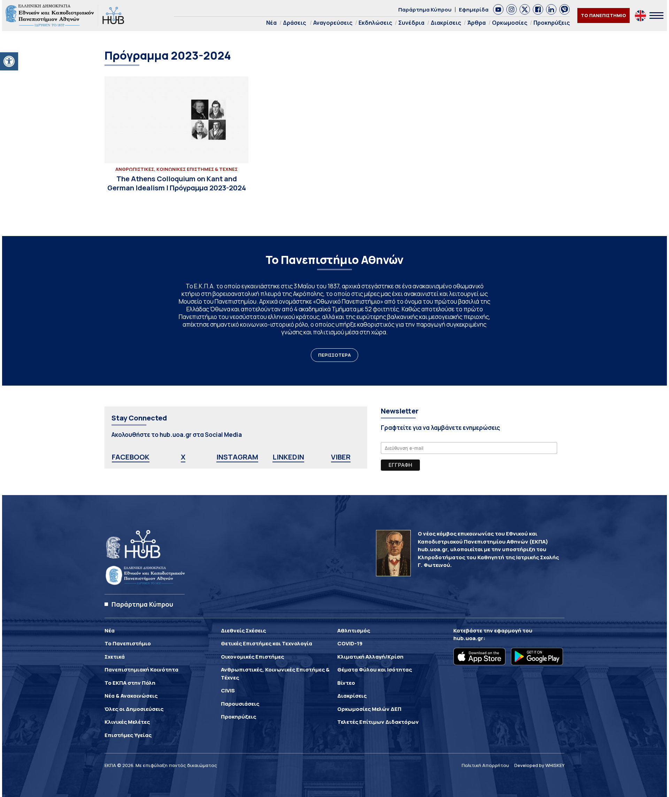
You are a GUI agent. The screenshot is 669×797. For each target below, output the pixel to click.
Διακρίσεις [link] (446, 22)
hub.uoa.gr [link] (468, 638)
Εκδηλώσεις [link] (375, 22)
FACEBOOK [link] (130, 457)
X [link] (183, 457)
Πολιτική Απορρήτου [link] (485, 765)
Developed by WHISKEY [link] (539, 765)
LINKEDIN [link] (288, 457)
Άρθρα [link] (476, 22)
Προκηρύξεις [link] (551, 22)
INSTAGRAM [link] (237, 457)
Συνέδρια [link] (411, 22)
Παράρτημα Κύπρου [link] (425, 9)
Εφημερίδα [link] (474, 9)
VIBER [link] (341, 457)
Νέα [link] (271, 22)
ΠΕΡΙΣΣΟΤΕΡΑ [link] (334, 355)
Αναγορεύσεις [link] (332, 22)
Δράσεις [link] (294, 22)
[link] (9, 61)
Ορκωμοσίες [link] (509, 22)
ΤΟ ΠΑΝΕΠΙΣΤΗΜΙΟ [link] (603, 15)
